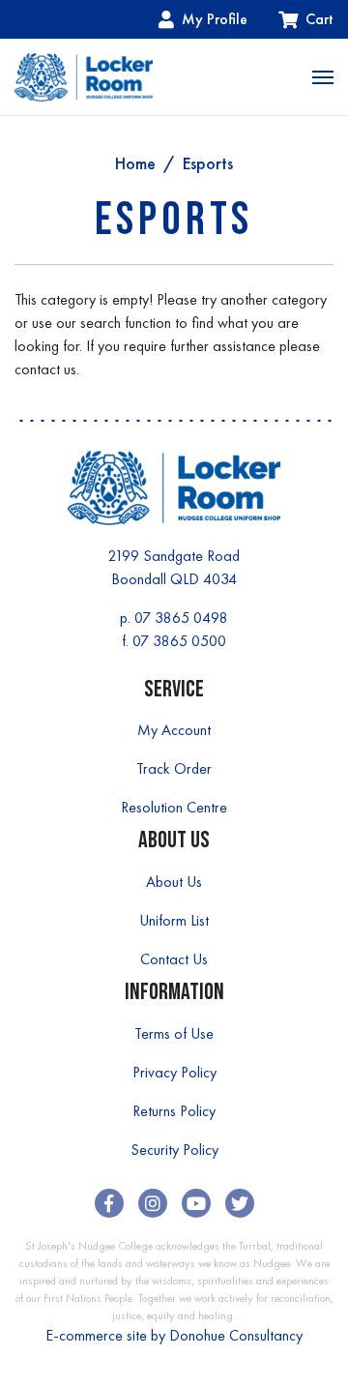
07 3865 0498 (181, 617)
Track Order (174, 768)
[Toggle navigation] (323, 77)
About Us (174, 881)
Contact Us (174, 959)
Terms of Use (174, 1033)
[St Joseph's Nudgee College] (83, 76)
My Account (174, 730)
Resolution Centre (174, 807)
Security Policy (174, 1149)
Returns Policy (174, 1111)
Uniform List (174, 920)
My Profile (214, 19)
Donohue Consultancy (236, 1335)
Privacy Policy (174, 1072)
